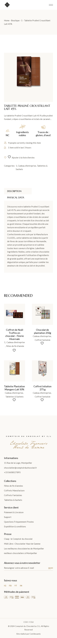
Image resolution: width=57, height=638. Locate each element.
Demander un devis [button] (11, 311)
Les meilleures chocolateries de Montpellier (24, 548)
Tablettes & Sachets (14, 397)
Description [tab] (14, 191)
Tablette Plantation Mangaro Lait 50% (14, 388)
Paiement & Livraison (14, 512)
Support (7, 517)
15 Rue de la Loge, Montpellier (18, 463)
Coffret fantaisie (42, 340)
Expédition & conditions (15, 526)
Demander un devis (39, 311)
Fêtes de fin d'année (15, 346)
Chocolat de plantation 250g (42, 331)
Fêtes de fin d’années (13, 486)
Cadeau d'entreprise (27, 165)
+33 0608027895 (12, 472)
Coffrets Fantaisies (13, 495)
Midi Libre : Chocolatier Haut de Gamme (22, 543)
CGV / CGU (29, 622)
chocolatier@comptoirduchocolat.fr (20, 467)
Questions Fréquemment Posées (19, 521)
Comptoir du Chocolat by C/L (27, 626)
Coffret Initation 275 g (42, 388)
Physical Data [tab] (15, 197)
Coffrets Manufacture (14, 490)
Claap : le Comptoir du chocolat (18, 539)
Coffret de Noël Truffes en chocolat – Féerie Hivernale (14, 334)
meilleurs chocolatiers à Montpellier (20, 553)
